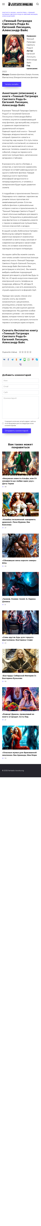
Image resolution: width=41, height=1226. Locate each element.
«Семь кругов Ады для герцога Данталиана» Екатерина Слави (17, 638)
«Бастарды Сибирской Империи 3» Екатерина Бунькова (19, 677)
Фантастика (21, 12)
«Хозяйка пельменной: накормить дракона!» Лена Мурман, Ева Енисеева (19, 522)
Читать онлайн (11, 84)
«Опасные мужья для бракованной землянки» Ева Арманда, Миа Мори (19, 754)
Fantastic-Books (9, 12)
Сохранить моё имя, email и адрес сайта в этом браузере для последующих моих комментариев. (20, 423)
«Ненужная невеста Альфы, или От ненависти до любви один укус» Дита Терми (19, 481)
